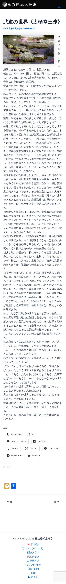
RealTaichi (33, 568)
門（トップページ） (33, 548)
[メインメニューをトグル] (59, 6)
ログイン (33, 576)
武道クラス (33, 556)
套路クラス (33, 552)
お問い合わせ (33, 564)
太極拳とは (33, 560)
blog (33, 572)
